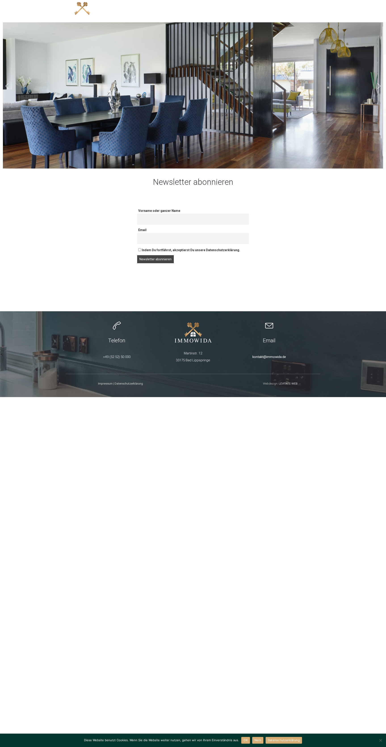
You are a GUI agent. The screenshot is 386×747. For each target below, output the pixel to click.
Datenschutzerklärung (129, 383)
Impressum (105, 383)
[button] (6, 86)
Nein (257, 740)
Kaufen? (202, 11)
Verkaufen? (228, 11)
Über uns (308, 11)
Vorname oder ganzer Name (159, 211)
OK (245, 740)
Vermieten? (280, 11)
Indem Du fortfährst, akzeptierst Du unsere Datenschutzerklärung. (190, 250)
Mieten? (255, 11)
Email (142, 230)
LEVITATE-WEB (288, 383)
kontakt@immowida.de (269, 357)
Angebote (178, 11)
